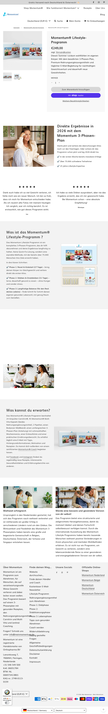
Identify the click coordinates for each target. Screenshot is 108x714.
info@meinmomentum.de (21, 634)
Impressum (34, 661)
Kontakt (33, 657)
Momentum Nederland (93, 575)
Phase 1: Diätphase (39, 604)
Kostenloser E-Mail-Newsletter (39, 588)
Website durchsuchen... (36, 573)
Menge (54, 77)
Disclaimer (34, 653)
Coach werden (36, 627)
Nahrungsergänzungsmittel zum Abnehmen (43, 599)
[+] (59, 82)
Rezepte (88, 7)
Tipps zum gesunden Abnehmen (39, 621)
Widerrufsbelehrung (39, 631)
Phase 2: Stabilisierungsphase (39, 610)
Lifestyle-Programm (39, 593)
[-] (52, 82)
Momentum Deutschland (88, 586)
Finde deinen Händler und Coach (40, 580)
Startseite (17, 28)
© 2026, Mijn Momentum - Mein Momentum (90, 694)
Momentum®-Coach (27, 449)
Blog (102, 14)
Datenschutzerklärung (40, 649)
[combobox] (37, 710)
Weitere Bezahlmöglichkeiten (76, 100)
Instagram (28, 456)
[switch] (7, 702)
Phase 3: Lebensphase (40, 616)
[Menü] (10, 690)
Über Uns (100, 7)
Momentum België (91, 580)
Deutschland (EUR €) (37, 20)
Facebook (14, 456)
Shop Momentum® (33, 7)
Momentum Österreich (93, 593)
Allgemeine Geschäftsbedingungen (40, 644)
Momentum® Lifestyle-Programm (34, 28)
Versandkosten (63, 52)
